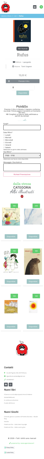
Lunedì (7, 135)
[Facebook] (6, 384)
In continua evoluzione (11, 400)
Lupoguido (27, 62)
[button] (34, 7)
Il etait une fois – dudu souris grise (14, 427)
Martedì (8, 137)
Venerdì (8, 145)
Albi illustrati (23, 49)
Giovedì (8, 142)
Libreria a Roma (6, 16)
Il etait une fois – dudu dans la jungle (15, 424)
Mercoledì (9, 140)
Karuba (6, 421)
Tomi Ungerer (26, 66)
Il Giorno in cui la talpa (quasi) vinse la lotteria (18, 394)
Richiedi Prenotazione (22, 174)
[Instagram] (10, 384)
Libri (15, 16)
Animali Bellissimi (9, 397)
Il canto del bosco (9, 403)
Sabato (8, 147)
